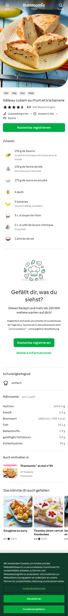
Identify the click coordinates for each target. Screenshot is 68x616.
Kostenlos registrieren (34, 128)
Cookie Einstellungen (34, 588)
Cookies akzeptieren (34, 609)
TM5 (22, 93)
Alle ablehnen (34, 598)
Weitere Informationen (33, 353)
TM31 (31, 93)
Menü (7, 9)
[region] (34, 584)
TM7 (6, 93)
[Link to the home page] (34, 6)
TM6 (14, 93)
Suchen (61, 9)
